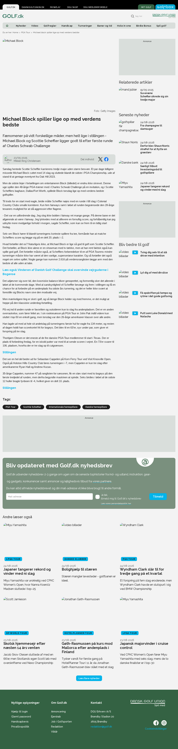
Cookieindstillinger (156, 728)
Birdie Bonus (143, 25)
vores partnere (102, 481)
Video (34, 25)
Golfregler (50, 25)
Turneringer (85, 25)
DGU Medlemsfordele (95, 7)
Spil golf (161, 25)
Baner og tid (104, 25)
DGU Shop (72, 7)
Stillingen (9, 352)
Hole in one (124, 25)
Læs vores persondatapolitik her (116, 503)
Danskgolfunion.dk (33, 7)
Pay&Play (55, 7)
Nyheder (21, 25)
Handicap (67, 25)
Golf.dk (11, 7)
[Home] (7, 25)
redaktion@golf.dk (101, 726)
